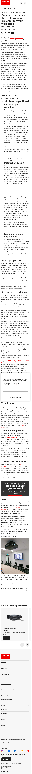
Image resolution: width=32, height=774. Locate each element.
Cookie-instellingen (15, 389)
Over (2, 735)
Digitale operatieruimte (6, 699)
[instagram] (2, 751)
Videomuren (4, 680)
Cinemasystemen (5, 674)
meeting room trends (16, 38)
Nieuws (3, 725)
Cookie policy (15, 384)
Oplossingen (4, 709)
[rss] (22, 751)
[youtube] (28, 751)
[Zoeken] (25, 3)
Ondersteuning (4, 713)
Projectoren (4, 668)
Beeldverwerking (5, 695)
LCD (23, 425)
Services (3, 705)
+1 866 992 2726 (7, 742)
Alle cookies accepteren (15, 397)
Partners (3, 719)
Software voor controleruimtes (8, 689)
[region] (15, 387)
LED (2, 427)
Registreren (6, 759)
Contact (3, 729)
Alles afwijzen (15, 393)
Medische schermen (6, 684)
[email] (12, 33)
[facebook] (2, 33)
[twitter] (6, 33)
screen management (12, 437)
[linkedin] (9, 33)
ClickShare (3, 662)
